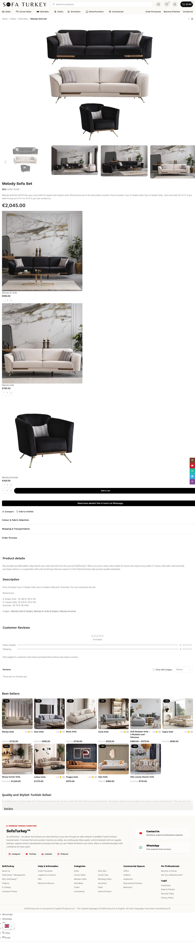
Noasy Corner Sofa (11, 777)
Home (5, 19)
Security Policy (167, 893)
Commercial (79, 891)
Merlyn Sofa (8, 732)
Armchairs (102, 883)
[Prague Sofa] (81, 759)
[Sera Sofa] (49, 713)
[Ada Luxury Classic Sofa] (145, 759)
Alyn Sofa (103, 777)
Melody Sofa (8, 385)
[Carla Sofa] (113, 713)
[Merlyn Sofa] (17, 713)
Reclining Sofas (104, 879)
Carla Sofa (103, 732)
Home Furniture (104, 891)
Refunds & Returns (46, 883)
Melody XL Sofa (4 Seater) (46, 611)
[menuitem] (7, 914)
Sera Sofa (39, 732)
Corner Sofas (79, 875)
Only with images (164, 669)
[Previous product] (189, 19)
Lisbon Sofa (40, 777)
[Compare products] (158, 4)
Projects (5, 883)
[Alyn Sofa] (113, 759)
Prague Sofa (72, 777)
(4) (159, 732)
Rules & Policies (168, 889)
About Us (6, 871)
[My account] (175, 4)
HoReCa (127, 875)
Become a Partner (169, 871)
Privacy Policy (167, 897)
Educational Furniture (132, 883)
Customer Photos (9, 891)
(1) (31, 732)
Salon (100, 887)
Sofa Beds (78, 883)
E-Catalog (6, 887)
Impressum (166, 885)
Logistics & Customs (47, 875)
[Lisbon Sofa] (49, 759)
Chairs (76, 887)
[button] (5, 162)
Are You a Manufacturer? (172, 875)
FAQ (40, 879)
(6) (127, 732)
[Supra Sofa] (177, 713)
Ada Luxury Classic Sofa (142, 777)
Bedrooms (127, 887)
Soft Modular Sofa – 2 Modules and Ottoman (140, 734)
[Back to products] (192, 19)
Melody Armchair (10, 477)
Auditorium (128, 879)
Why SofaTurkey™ (10, 879)
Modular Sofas (80, 879)
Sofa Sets (23, 19)
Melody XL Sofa (9, 292)
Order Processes (45, 871)
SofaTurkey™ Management (13, 875)
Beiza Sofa (71, 731)
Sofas (13, 19)
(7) (63, 732)
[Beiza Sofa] (81, 713)
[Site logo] (25, 4)
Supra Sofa (167, 732)
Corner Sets (103, 875)
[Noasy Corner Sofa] (17, 759)
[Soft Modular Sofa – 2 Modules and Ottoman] (145, 713)
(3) (191, 732)
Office (126, 871)
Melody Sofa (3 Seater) (22, 611)
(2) (95, 777)
